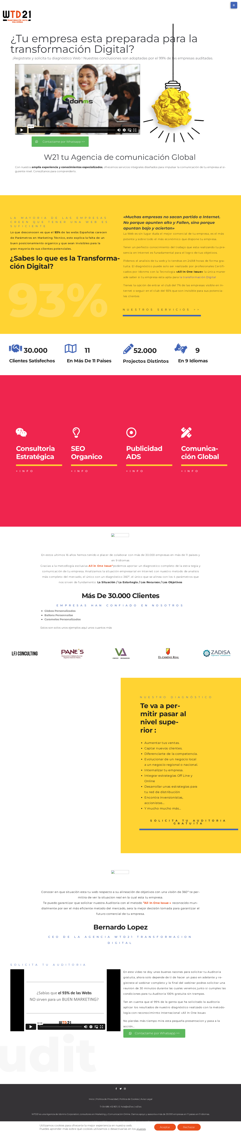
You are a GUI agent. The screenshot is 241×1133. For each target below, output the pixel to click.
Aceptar (165, 1127)
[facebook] (116, 1089)
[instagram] (125, 1089)
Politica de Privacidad (107, 1099)
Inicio (92, 1099)
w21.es (138, 1106)
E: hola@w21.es (126, 1106)
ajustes (141, 1129)
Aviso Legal (146, 1099)
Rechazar (189, 1127)
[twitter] (120, 1089)
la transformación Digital (198, 277)
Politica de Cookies (129, 1099)
